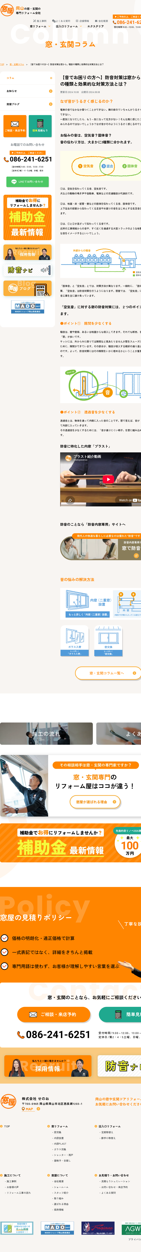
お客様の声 (13, 1187)
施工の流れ (46, 733)
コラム (10, 78)
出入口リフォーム (67, 26)
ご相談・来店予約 (15, 130)
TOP (2, 64)
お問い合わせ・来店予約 (114, 1187)
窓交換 (57, 1132)
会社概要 (103, 21)
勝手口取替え (108, 1138)
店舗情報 (84, 21)
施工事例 (41, 21)
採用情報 (47, 1066)
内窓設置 (59, 1138)
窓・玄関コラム (17, 64)
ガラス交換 (60, 1149)
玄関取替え (107, 1132)
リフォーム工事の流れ (19, 1192)
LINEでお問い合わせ (31, 181)
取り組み (59, 1198)
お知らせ (12, 91)
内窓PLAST (60, 1143)
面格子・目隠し (62, 1160)
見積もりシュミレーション (115, 1181)
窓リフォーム (38, 26)
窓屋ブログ (13, 104)
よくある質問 (63, 21)
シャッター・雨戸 (63, 1155)
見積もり (40, 130)
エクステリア (95, 26)
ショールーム (61, 1187)
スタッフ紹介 (61, 1192)
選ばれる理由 (61, 1204)
